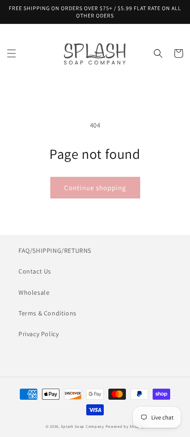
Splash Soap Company (82, 426)
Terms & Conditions (47, 313)
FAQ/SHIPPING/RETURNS (54, 250)
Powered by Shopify (125, 426)
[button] (11, 53)
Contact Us (34, 271)
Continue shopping (95, 187)
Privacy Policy (38, 334)
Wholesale (33, 292)
